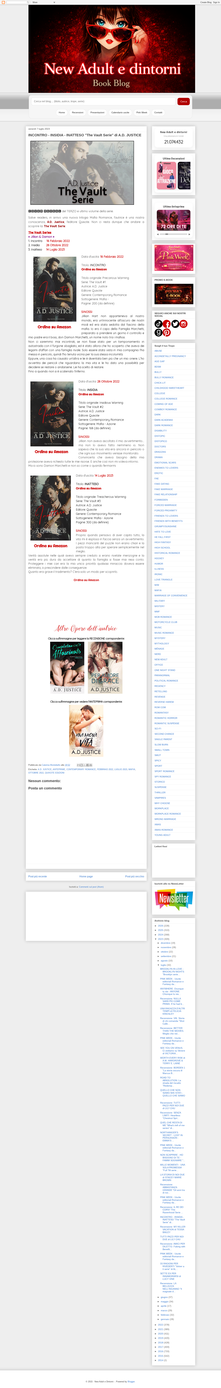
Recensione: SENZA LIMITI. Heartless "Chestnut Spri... (170, 1115)
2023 (161, 939)
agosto (164, 960)
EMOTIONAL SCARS (165, 462)
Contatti (158, 112)
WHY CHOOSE (162, 803)
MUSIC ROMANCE (164, 633)
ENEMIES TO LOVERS (166, 468)
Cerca (183, 101)
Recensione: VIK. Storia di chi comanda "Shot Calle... (172, 1021)
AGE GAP (160, 361)
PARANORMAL (162, 675)
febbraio (165, 1315)
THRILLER (160, 792)
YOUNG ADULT (163, 835)
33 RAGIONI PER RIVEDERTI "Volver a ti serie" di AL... (172, 1266)
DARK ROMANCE (164, 425)
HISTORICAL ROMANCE (167, 553)
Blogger (131, 1381)
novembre (166, 947)
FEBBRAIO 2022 (105, 769)
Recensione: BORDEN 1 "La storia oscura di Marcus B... (172, 1070)
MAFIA (131, 769)
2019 (161, 1338)
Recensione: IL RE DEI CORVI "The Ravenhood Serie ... (171, 1210)
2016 (161, 1351)
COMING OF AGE (164, 404)
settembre (166, 956)
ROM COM (160, 707)
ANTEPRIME (59, 769)
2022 (161, 1324)
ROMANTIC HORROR (166, 718)
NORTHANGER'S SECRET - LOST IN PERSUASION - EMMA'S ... (171, 1136)
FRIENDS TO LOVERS (166, 516)
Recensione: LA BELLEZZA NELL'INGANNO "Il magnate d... (171, 1287)
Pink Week (141, 112)
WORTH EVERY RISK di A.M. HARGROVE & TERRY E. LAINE (172, 1060)
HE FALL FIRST (163, 537)
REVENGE (160, 696)
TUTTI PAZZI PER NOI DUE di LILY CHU (172, 1238)
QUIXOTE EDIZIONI (54, 773)
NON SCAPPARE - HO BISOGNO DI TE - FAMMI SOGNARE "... (172, 1158)
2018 (161, 1342)
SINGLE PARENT (163, 739)
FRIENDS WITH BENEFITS (168, 521)
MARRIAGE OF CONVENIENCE (171, 595)
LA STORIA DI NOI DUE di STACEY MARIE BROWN (172, 1177)
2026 (161, 925)
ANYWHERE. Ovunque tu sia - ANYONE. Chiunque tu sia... (172, 991)
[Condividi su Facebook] (87, 765)
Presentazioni (97, 112)
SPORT (158, 766)
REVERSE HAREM (164, 702)
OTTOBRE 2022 (36, 773)
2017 (161, 1347)
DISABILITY (161, 430)
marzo (164, 1310)
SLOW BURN (161, 744)
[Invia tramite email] (78, 765)
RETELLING (161, 691)
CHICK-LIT (160, 382)
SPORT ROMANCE (164, 771)
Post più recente (37, 876)
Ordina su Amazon (54, 326)
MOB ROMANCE (163, 617)
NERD (158, 654)
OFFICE (159, 664)
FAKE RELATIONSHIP (166, 494)
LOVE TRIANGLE (163, 579)
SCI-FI (158, 728)
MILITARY (160, 601)
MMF (157, 611)
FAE (157, 478)
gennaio (165, 1319)
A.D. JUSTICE (45, 769)
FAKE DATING (162, 484)
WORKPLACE (162, 808)
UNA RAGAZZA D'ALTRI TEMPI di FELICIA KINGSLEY (172, 1011)
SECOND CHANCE (164, 734)
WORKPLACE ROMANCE (168, 813)
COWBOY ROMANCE (166, 409)
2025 (161, 930)
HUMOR (159, 563)
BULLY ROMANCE (164, 377)
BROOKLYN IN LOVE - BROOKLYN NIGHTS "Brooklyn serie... (172, 972)
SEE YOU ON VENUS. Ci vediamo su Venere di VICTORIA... (172, 1051)
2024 (161, 934)
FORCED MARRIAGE (166, 505)
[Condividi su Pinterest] (90, 765)
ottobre (165, 951)
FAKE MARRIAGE (164, 489)
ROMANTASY (162, 712)
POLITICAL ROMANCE (166, 680)
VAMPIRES (160, 798)
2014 (161, 1360)
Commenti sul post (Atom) (91, 887)
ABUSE (158, 351)
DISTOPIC (160, 436)
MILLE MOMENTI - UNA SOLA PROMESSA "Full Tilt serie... (172, 1167)
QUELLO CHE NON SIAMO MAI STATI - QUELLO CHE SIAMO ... (172, 1094)
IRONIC (158, 574)
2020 (161, 1333)
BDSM (158, 366)
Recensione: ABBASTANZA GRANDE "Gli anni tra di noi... (172, 1188)
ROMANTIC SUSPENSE (167, 723)
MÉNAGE (159, 648)
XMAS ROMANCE (164, 830)
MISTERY (160, 606)
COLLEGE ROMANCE (166, 398)
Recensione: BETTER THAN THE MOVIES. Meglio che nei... (172, 1031)
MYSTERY (160, 638)
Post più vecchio (134, 876)
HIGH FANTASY (163, 542)
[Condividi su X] (84, 765)
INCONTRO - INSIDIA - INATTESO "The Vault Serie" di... (172, 1220)
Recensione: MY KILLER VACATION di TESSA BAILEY (172, 1229)
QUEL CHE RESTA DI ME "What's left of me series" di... (172, 1125)
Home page (86, 876)
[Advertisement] (86, 915)
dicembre (166, 943)
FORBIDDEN (161, 499)
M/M (157, 585)
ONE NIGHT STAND (165, 670)
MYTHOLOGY (162, 643)
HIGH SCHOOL (162, 547)
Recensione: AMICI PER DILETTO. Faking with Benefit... (172, 1246)
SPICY (158, 760)
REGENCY (160, 686)
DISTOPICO (161, 441)
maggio (165, 1301)
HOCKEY (159, 558)
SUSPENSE (160, 787)
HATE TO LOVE (163, 531)
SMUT (158, 755)
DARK (158, 414)
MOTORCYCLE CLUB (166, 622)
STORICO (160, 781)
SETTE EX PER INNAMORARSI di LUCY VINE (170, 1276)
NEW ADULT (161, 659)
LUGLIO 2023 (120, 769)
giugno (164, 1297)
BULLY (158, 372)
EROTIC (159, 473)
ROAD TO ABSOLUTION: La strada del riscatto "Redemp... (170, 1081)
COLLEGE (160, 393)
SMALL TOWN (162, 750)
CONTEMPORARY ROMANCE (81, 769)
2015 (161, 1356)
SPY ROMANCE (163, 776)
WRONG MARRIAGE (165, 819)
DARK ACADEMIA (164, 420)
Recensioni (77, 112)
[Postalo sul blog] (81, 765)
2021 (161, 1329)
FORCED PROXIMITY (166, 510)
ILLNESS (159, 569)
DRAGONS (160, 452)
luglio (164, 965)
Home (62, 112)
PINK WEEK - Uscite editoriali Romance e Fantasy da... (172, 981)
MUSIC (158, 627)
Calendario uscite (120, 112)
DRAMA (159, 457)
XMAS (158, 824)
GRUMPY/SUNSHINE (166, 526)
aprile (164, 1306)
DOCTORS (160, 446)
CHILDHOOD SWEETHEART (169, 388)
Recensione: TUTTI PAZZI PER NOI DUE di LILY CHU (172, 1105)
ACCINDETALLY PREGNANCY (170, 356)
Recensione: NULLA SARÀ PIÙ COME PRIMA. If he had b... (172, 1001)
